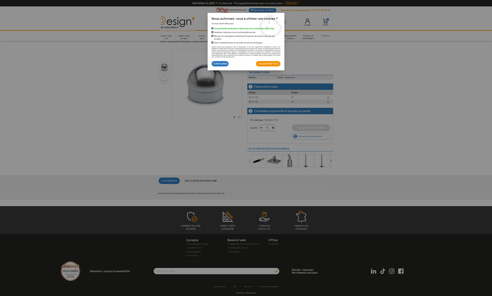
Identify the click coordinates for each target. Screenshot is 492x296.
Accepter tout (269, 63)
